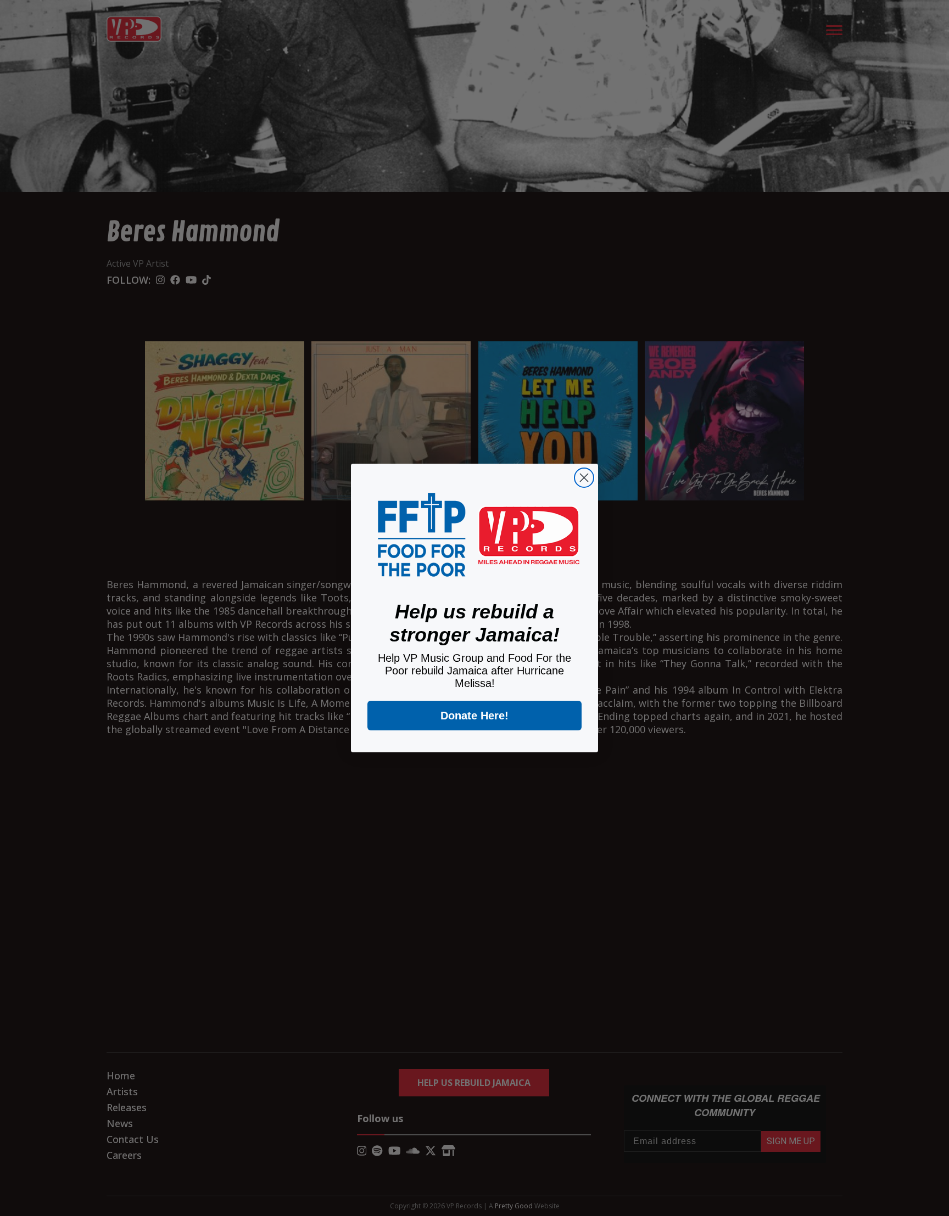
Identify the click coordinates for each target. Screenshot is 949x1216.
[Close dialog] (584, 477)
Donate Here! (474, 716)
